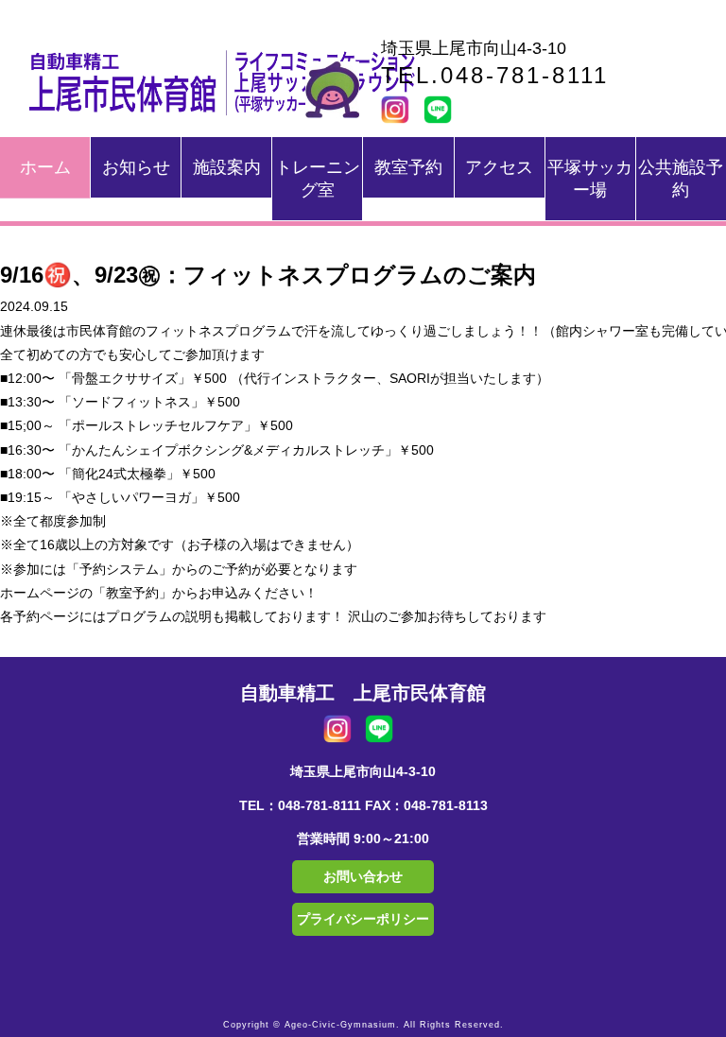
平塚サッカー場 (589, 178)
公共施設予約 (680, 178)
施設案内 (227, 167)
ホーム (45, 167)
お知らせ (136, 167)
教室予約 (408, 167)
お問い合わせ (363, 876)
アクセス (499, 167)
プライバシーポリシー (363, 918)
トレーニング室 (317, 178)
